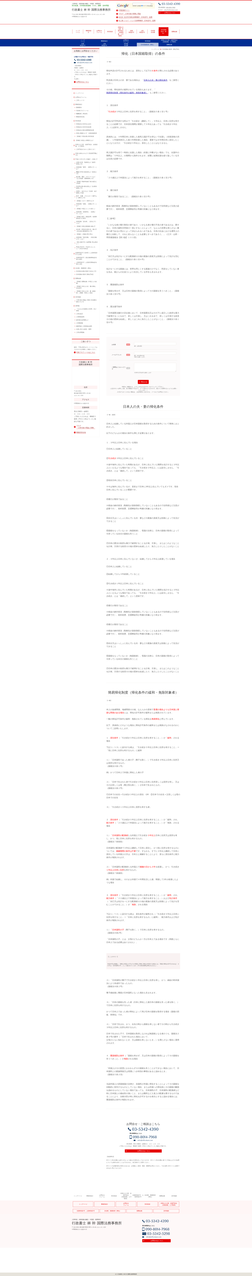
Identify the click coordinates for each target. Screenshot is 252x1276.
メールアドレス (116, 355)
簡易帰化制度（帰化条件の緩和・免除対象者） (127, 93)
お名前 (114, 344)
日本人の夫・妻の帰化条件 (155, 80)
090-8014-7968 (170, 7)
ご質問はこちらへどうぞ (119, 368)
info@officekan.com (171, 10)
